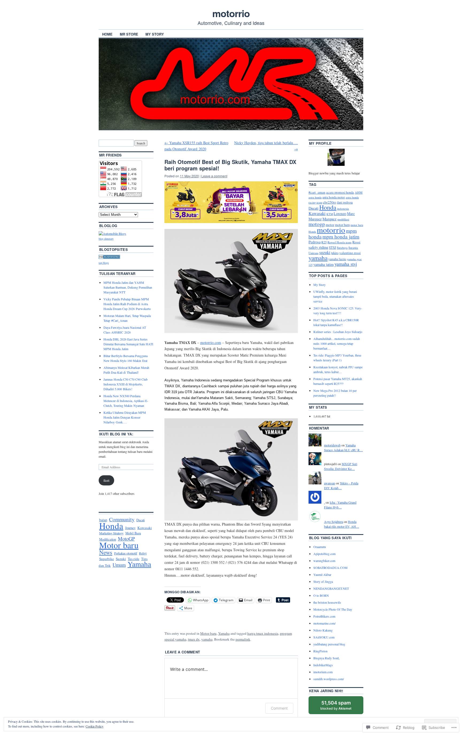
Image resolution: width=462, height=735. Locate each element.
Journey (130, 527)
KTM (329, 214)
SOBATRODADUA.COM (330, 567)
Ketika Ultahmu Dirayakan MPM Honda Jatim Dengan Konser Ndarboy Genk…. (124, 417)
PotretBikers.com (324, 616)
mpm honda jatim (340, 236)
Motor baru (208, 633)
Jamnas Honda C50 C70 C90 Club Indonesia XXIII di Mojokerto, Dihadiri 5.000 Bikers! (125, 384)
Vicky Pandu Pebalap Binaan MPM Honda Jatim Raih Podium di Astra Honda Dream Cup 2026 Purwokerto (127, 304)
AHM (359, 192)
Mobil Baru (133, 533)
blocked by (341, 707)
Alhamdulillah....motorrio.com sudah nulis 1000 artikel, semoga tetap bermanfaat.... (336, 343)
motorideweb (332, 445)
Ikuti (106, 480)
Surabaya (342, 248)
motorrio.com (210, 342)
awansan (329, 483)
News (105, 552)
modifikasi (343, 219)
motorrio (230, 13)
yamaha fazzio (337, 259)
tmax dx (194, 639)
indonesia (343, 208)
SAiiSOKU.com (323, 637)
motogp (317, 224)
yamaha (207, 639)
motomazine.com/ (324, 623)
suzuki (324, 252)
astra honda (315, 197)
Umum (119, 564)
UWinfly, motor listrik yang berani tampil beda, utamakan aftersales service (335, 296)
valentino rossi (350, 252)
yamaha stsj (345, 264)
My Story (154, 34)
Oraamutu (319, 547)
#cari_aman (317, 192)
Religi (143, 553)
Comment (279, 708)
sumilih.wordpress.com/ (328, 679)
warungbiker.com (324, 560)
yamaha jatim (323, 264)
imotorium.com (323, 672)
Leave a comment (214, 176)
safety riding (318, 247)
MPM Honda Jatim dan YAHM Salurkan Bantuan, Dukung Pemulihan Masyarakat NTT (127, 287)
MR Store (129, 34)
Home (107, 34)
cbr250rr (329, 202)
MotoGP (126, 538)
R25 (324, 242)
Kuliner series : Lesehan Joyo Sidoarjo (337, 332)
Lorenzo (340, 213)
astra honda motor (333, 197)
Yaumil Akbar (322, 574)
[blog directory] (112, 233)
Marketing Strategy (111, 533)
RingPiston (320, 651)
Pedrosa (315, 241)
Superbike (106, 558)
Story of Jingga (323, 581)
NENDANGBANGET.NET (331, 588)
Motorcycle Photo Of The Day (332, 609)
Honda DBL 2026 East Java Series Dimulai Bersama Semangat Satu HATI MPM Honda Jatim (128, 344)
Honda (111, 525)
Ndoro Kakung (323, 630)
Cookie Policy (94, 726)
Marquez (329, 218)
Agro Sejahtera (333, 521)
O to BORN (321, 595)
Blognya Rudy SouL (326, 658)
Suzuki (121, 558)
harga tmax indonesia (262, 633)
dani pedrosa (345, 202)
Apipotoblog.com (324, 554)
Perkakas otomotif (125, 553)
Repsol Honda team (340, 242)
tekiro (334, 253)
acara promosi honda (340, 192)
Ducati (140, 520)
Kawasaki (144, 527)
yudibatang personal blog (329, 644)
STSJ (332, 247)
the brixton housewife (327, 602)
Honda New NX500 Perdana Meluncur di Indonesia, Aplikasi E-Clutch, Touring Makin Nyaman (125, 401)
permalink (243, 639)
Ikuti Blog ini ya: (116, 434)
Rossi (356, 242)
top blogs (104, 263)
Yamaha (224, 633)
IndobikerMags (323, 665)
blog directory (106, 238)
